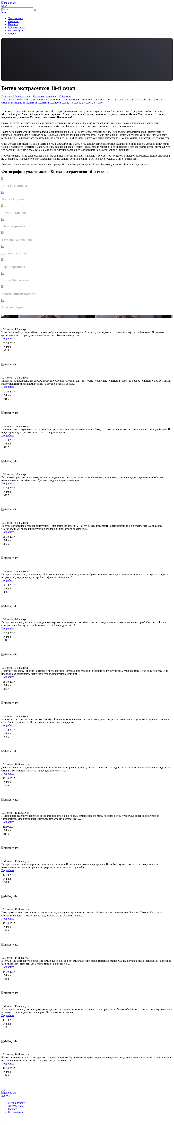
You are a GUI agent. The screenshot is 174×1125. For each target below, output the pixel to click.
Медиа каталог (21, 96)
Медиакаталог (16, 27)
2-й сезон (18, 99)
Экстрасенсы (15, 18)
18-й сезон (38, 102)
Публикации (15, 30)
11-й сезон (117, 99)
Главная (6, 96)
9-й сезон (93, 99)
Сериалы (13, 21)
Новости (13, 24)
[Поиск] (34, 10)
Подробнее (7, 338)
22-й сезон (86, 102)
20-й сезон (62, 102)
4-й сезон (40, 99)
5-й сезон (51, 99)
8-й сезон (83, 99)
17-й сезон (26, 102)
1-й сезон (7, 99)
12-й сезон (129, 99)
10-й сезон (65, 96)
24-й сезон (98, 102)
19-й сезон (50, 102)
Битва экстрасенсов (44, 96)
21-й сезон (74, 102)
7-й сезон (72, 99)
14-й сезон (153, 99)
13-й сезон (141, 99)
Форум (12, 33)
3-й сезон (29, 99)
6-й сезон (61, 99)
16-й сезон (14, 102)
